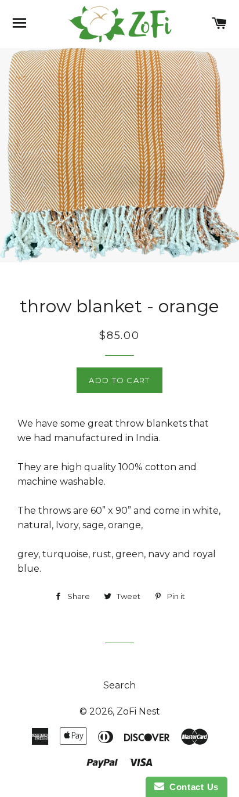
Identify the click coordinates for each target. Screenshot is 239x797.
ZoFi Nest (138, 711)
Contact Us (191, 787)
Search (119, 685)
